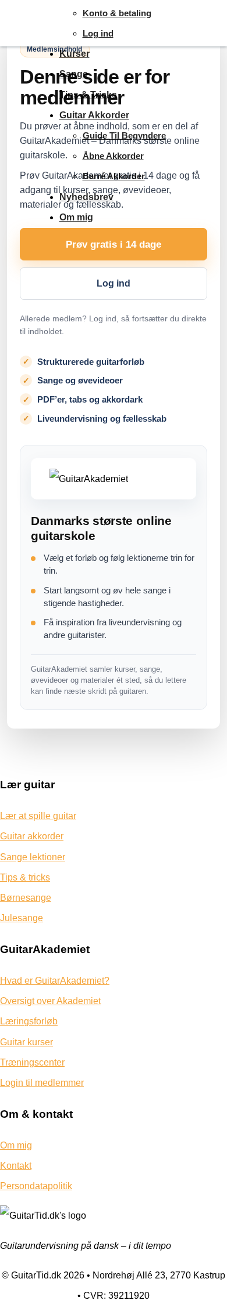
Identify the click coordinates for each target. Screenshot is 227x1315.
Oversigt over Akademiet (50, 1001)
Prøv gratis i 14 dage (113, 244)
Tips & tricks (25, 877)
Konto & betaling (117, 13)
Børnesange (25, 898)
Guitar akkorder (31, 836)
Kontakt (15, 1166)
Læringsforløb (29, 1021)
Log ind (98, 33)
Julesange (21, 918)
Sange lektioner (32, 857)
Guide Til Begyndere (124, 135)
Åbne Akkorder (113, 156)
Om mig (76, 217)
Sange (73, 74)
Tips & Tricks (88, 95)
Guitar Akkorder (94, 115)
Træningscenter (32, 1062)
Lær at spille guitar (38, 816)
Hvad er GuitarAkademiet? (54, 981)
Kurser (74, 54)
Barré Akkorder (114, 176)
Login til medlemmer (42, 1083)
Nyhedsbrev (86, 197)
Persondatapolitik (36, 1186)
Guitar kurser (26, 1042)
